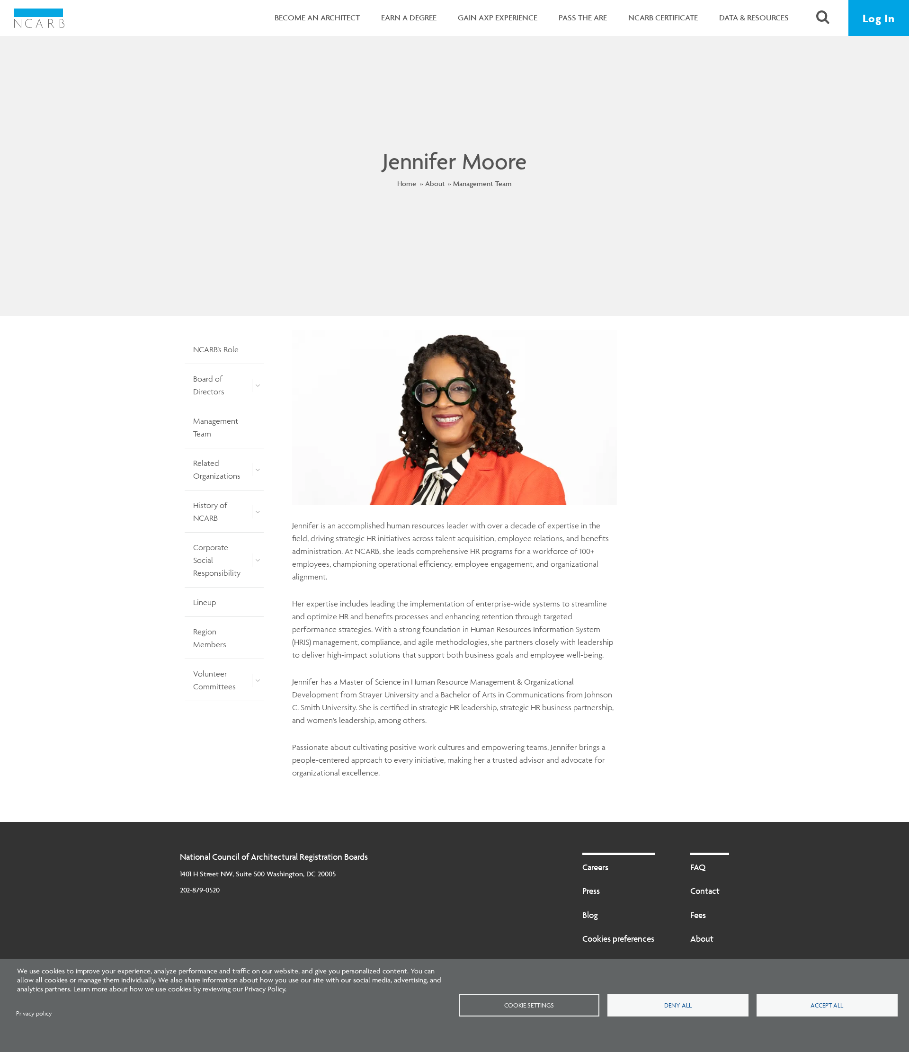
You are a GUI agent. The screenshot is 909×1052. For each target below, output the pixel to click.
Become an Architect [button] (317, 17)
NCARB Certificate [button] (663, 17)
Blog (590, 915)
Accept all (827, 1005)
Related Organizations (217, 469)
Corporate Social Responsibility (217, 560)
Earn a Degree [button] (409, 17)
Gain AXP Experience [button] (497, 17)
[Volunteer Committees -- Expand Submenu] (257, 680)
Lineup (204, 602)
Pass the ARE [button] (583, 17)
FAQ (697, 867)
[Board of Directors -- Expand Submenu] (257, 385)
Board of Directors (208, 385)
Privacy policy (34, 1013)
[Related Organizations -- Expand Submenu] (257, 469)
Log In (879, 18)
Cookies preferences (618, 939)
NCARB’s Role (216, 349)
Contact (705, 891)
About (435, 183)
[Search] (822, 18)
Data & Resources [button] (754, 17)
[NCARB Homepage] (39, 18)
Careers (595, 867)
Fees (698, 915)
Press (591, 891)
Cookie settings (529, 1005)
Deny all (678, 1005)
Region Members (209, 638)
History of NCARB (210, 511)
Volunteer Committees (214, 680)
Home (406, 183)
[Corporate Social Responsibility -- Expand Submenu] (257, 560)
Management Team (482, 183)
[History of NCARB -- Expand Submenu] (257, 511)
